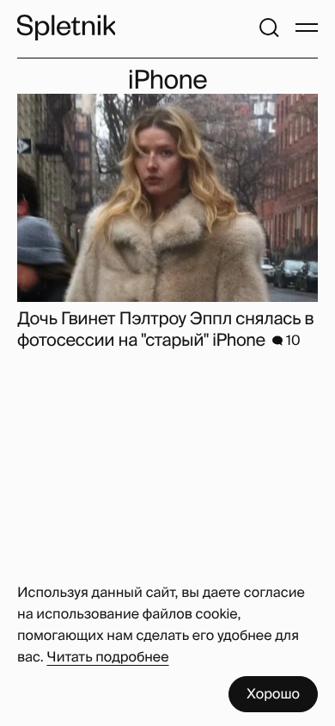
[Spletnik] (66, 27)
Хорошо (273, 694)
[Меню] (306, 27)
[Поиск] (269, 27)
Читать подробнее (108, 657)
